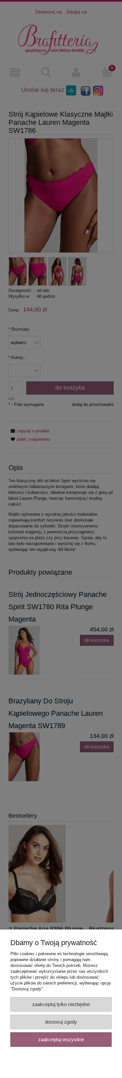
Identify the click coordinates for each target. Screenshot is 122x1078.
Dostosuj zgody (61, 1022)
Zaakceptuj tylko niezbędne (61, 1004)
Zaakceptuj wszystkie (61, 1039)
